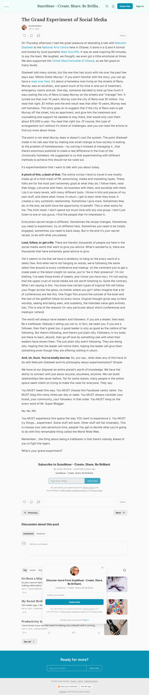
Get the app (86, 686)
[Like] (24, 36)
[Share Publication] (113, 6)
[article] (74, 627)
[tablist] (34, 534)
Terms (80, 681)
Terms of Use (88, 608)
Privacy (74, 681)
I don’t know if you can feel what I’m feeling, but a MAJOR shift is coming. (58, 625)
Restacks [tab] (41, 533)
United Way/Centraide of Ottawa (73, 60)
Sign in (140, 6)
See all (27, 641)
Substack (62, 691)
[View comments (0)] (31, 36)
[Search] (107, 6)
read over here (40, 81)
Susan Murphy (35, 26)
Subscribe (125, 6)
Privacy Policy (96, 611)
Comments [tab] (28, 533)
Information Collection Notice (73, 611)
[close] (102, 567)
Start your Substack (68, 686)
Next (118, 512)
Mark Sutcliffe (70, 52)
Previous (32, 512)
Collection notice (91, 681)
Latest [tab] (33, 570)
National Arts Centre (55, 47)
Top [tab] (25, 570)
